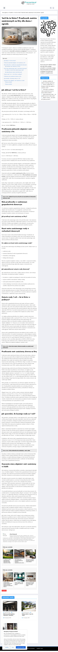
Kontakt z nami (40, 648)
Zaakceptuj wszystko (20, 647)
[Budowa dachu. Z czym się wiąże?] (28, 606)
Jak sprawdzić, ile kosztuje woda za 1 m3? (12, 78)
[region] (14, 640)
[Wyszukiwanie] (51, 8)
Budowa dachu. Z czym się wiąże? (27, 614)
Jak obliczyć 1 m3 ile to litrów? (10, 60)
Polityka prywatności (30, 648)
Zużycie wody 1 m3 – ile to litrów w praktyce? (13, 74)
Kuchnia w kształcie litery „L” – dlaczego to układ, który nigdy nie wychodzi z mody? (48, 86)
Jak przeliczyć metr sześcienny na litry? (12, 66)
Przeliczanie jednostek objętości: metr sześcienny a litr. (14, 62)
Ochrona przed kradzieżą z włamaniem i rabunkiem (9, 614)
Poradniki (4, 590)
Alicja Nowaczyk (7, 612)
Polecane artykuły (8, 82)
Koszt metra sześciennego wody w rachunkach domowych (15, 68)
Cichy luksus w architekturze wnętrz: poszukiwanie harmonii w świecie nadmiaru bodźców (47, 91)
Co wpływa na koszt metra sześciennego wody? (14, 70)
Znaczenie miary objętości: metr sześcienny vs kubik (14, 80)
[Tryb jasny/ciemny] (53, 8)
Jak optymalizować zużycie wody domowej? (13, 72)
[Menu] (4, 7)
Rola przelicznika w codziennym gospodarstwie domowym (15, 64)
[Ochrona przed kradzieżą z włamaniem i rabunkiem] (10, 606)
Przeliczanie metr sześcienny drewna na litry (12, 76)
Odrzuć (13, 647)
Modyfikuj (7, 647)
